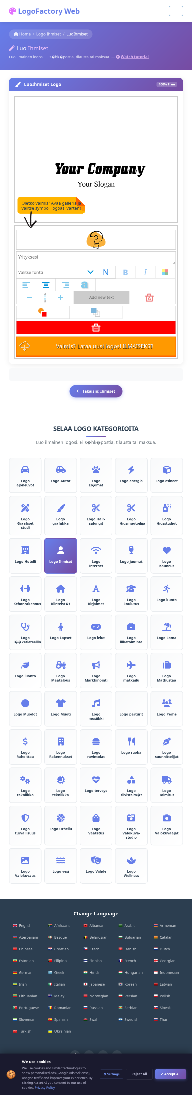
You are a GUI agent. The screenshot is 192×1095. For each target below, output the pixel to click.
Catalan (166, 937)
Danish (130, 949)
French (130, 960)
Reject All (139, 1074)
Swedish (131, 1019)
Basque (60, 937)
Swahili (96, 1019)
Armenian (168, 925)
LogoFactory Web (48, 11)
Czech (95, 949)
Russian (96, 1007)
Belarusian (99, 937)
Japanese (97, 984)
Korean (130, 984)
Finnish (96, 960)
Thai (163, 1019)
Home (25, 34)
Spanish (61, 1019)
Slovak (165, 1007)
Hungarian (133, 972)
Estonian (26, 960)
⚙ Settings (112, 1074)
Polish (165, 996)
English (25, 925)
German (25, 972)
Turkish (25, 1031)
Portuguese (29, 1007)
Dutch (165, 949)
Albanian (97, 925)
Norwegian (99, 996)
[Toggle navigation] (176, 11)
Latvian (166, 984)
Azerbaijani (28, 937)
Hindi (94, 972)
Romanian (63, 1007)
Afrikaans (62, 925)
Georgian (168, 960)
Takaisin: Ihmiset (98, 391)
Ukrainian (62, 1031)
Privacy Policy (45, 1087)
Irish (23, 984)
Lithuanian (28, 996)
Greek (59, 972)
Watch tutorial (135, 56)
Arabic (129, 925)
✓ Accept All (170, 1074)
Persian (130, 996)
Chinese (25, 949)
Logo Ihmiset (48, 34)
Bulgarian (132, 937)
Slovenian (27, 1019)
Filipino (60, 960)
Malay (59, 996)
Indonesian (169, 972)
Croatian (61, 949)
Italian (59, 984)
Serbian (131, 1007)
